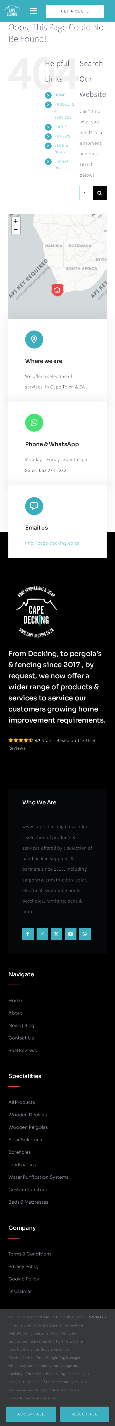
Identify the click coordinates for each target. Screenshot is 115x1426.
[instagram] (42, 934)
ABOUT (60, 127)
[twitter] (56, 934)
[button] (57, 290)
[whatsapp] (85, 934)
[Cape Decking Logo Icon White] (12, 7)
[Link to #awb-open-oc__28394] (33, 11)
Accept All (31, 1414)
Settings (96, 1317)
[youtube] (70, 934)
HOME (59, 95)
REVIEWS (62, 136)
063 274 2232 (52, 470)
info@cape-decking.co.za (52, 543)
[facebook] (28, 934)
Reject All (84, 1414)
